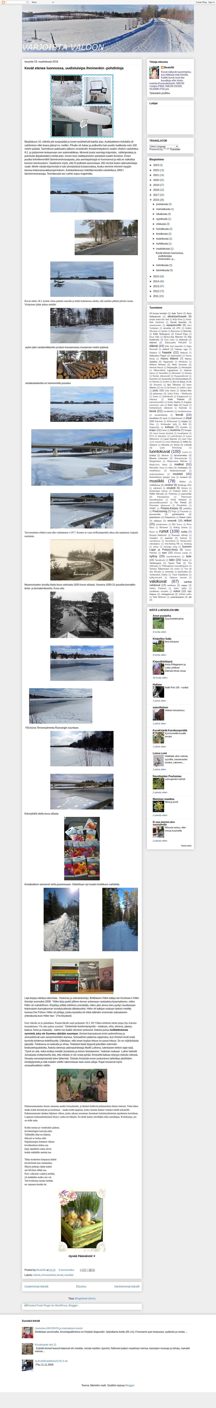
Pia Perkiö (180, 502)
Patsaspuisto (163, 497)
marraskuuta (163, 209)
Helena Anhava (157, 364)
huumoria (166, 379)
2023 (156, 165)
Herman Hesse (156, 367)
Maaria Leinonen (158, 458)
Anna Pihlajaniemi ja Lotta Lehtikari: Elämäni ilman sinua (175, 667)
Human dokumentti (161, 376)
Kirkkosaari (172, 421)
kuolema (175, 430)
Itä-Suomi (171, 387)
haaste (167, 352)
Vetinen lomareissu (175, 710)
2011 (156, 296)
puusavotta (154, 514)
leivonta (165, 444)
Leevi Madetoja (172, 442)
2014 (156, 281)
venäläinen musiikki (158, 591)
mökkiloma (154, 485)
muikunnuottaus (156, 474)
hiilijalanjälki (172, 367)
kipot (165, 418)
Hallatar (157, 684)
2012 (156, 291)
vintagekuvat (167, 594)
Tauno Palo (174, 563)
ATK (178, 328)
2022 (156, 170)
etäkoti (166, 349)
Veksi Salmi (180, 588)
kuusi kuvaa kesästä (163, 433)
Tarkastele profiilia (159, 93)
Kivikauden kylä (169, 424)
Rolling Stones (180, 527)
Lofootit (187, 444)
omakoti (171, 488)
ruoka (184, 531)
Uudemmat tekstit (36, 1286)
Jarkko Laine (185, 387)
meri (170, 467)
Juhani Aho (185, 390)
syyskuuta (162, 219)
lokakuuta (162, 214)
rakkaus (158, 520)
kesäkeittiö (169, 411)
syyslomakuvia (173, 556)
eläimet (153, 342)
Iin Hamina (154, 382)
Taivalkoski (160, 560)
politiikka (187, 508)
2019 (156, 185)
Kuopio (188, 430)
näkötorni (157, 488)
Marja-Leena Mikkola (177, 461)
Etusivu (81, 1286)
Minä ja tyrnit (171, 802)
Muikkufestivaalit (177, 470)
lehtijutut (153, 445)
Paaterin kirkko (180, 491)
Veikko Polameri (157, 588)
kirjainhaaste (176, 418)
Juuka (155, 396)
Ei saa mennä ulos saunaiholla (164, 823)
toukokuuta (162, 238)
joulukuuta (162, 204)
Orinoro (184, 488)
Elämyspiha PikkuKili (175, 342)
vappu (184, 585)
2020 (156, 180)
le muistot (156, 442)
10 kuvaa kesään (158, 313)
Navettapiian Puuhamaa (167, 776)
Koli (185, 424)
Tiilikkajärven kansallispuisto (175, 566)
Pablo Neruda (156, 493)
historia (188, 373)
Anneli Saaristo (178, 322)
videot (176, 591)
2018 (156, 190)
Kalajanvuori (182, 396)
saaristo (169, 538)
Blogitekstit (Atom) (85, 1298)
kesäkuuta (162, 233)
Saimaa (183, 538)
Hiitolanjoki (186, 367)
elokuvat (183, 339)
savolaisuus (154, 541)
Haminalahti (176, 356)
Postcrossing (160, 511)
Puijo (174, 511)
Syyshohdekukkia (174, 618)
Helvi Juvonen (179, 364)
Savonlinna (170, 541)
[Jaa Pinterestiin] (93, 1270)
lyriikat (152, 455)
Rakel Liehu (185, 517)
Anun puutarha (162, 615)
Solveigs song (170, 547)
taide (188, 556)
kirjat (188, 418)
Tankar (185, 560)
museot (183, 477)
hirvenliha (163, 373)
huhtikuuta (162, 243)
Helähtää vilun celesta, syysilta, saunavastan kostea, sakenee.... (176, 759)
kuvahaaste (183, 433)
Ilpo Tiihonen (174, 384)
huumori (153, 379)
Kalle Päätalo (176, 399)
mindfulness (154, 470)
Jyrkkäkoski (167, 396)
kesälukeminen (184, 411)
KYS (151, 436)
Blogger (129, 1385)
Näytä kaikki (186, 846)
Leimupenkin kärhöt (175, 779)
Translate (175, 149)
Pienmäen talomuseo (159, 505)
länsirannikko (180, 455)
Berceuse (175, 331)
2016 (156, 200)
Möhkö (182, 481)
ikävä (182, 381)
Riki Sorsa (177, 524)
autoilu (164, 331)
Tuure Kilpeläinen (180, 575)
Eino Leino (169, 340)
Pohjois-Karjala (169, 508)
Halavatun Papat (157, 355)
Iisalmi (166, 382)
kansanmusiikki (156, 402)
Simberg (187, 544)
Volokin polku (185, 594)
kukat (164, 430)
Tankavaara (155, 563)
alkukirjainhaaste (177, 316)
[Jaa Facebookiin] (90, 1270)
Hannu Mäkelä (169, 358)
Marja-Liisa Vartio (158, 464)
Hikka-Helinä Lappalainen (166, 370)
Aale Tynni (177, 313)
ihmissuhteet (49, 1275)
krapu (152, 430)
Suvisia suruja (181, 553)
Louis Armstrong (171, 448)
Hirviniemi (176, 373)
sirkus (156, 547)
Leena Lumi (160, 753)
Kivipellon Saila (162, 638)
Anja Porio (177, 319)
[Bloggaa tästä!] (84, 1270)
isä (161, 387)
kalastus (153, 399)
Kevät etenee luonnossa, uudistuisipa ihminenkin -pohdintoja (74, 68)
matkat (179, 464)
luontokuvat (159, 451)
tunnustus (183, 571)
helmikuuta (162, 265)
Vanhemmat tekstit (126, 1286)
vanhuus (171, 585)
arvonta (167, 328)
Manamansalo (180, 458)
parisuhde (186, 493)
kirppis (184, 421)
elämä (36, 1275)
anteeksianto (155, 325)
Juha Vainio (170, 390)
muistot (178, 474)
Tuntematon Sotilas (158, 575)
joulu (155, 390)
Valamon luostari (178, 577)
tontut (177, 569)
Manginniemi (155, 461)
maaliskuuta (163, 248)
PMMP (152, 508)
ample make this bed (159, 319)
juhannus (157, 393)
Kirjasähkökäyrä (162, 661)
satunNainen (160, 707)
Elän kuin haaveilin (174, 346)
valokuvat (158, 581)
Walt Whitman (159, 597)
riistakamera (161, 524)
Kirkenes (159, 421)
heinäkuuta (162, 229)
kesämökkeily (161, 415)
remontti (171, 520)
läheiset (165, 455)
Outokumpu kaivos (158, 491)
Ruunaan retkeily (180, 535)
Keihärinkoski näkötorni (160, 408)
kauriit (185, 405)
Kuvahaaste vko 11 (45, 1344)
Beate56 (169, 67)
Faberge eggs (181, 349)
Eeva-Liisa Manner (173, 337)
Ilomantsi (158, 385)
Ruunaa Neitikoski (158, 535)
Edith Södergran (161, 334)
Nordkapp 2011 (184, 485)
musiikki (69, 1275)
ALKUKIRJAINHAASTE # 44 (51, 1361)
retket (187, 520)
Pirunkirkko (182, 505)
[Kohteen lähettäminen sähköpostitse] (81, 1270)
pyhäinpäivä (178, 514)
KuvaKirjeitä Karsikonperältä (170, 730)
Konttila (183, 427)
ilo (190, 381)
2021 (156, 175)
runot (163, 531)
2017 (156, 195)
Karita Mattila (174, 402)
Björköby (187, 331)
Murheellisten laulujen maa (162, 477)
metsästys (183, 467)
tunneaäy (169, 571)
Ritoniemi (164, 527)
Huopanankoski (181, 376)
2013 (156, 286)
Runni (152, 532)
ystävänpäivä (177, 597)
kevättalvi (154, 418)
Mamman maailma (163, 799)
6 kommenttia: (67, 1270)
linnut (176, 444)
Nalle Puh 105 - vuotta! (176, 687)
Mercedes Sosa (156, 467)
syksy (153, 556)
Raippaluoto (170, 517)
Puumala (184, 511)
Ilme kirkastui (172, 641)
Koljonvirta (154, 427)
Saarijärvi (153, 538)
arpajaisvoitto (173, 325)
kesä (152, 411)
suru (164, 552)
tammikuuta (163, 270)
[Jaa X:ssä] (87, 1270)
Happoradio (168, 362)
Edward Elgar (181, 334)
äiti (190, 597)
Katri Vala (173, 405)
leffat (185, 441)
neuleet (169, 485)
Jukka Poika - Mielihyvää (179, 393)
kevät (60, 1275)
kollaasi (169, 427)
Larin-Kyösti (176, 436)
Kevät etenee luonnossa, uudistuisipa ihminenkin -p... (170, 256)
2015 (156, 276)
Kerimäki (183, 408)
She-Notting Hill (172, 544)
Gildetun (153, 353)
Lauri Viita (186, 439)
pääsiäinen (154, 517)
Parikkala (173, 494)
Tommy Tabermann (159, 568)
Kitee (151, 424)
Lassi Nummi (170, 439)
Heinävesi (183, 362)
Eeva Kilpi (154, 337)
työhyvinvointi (155, 577)
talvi (172, 559)
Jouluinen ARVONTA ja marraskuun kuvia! (59, 1328)
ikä (174, 381)
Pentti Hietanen (179, 500)
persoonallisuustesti (158, 502)
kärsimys (162, 436)
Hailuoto (184, 353)
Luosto (185, 452)
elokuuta (161, 224)
